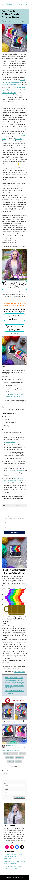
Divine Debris (6, 20)
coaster (15, 754)
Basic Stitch (7, 754)
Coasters (3, 750)
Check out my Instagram (17, 470)
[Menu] (2, 4)
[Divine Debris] (14, 4)
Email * (6, 789)
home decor (9, 757)
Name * (6, 783)
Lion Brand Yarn (19, 186)
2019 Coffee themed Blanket (11, 85)
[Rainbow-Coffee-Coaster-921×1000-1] (14, 38)
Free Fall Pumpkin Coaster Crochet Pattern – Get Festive (14, 862)
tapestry (18, 761)
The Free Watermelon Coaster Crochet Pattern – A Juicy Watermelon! (13, 856)
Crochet (7, 750)
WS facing (18, 138)
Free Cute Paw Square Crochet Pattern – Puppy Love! (13, 867)
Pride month (19, 757)
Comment (5, 771)
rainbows (11, 761)
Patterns (17, 750)
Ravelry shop (6, 299)
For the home (12, 750)
